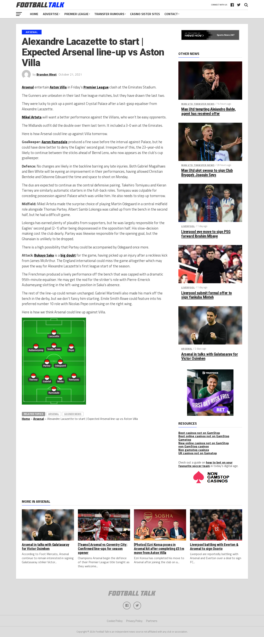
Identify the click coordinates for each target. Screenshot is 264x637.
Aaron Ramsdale (54, 142)
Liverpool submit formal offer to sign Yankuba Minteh (206, 295)
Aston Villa (58, 87)
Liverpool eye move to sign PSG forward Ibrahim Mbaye (206, 234)
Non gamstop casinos (193, 449)
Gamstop (184, 439)
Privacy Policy (134, 621)
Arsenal (28, 87)
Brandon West (47, 74)
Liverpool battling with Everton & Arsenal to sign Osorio (214, 546)
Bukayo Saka (44, 255)
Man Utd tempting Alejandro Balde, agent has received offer (208, 111)
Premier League (76, 14)
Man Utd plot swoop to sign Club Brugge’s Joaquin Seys (207, 172)
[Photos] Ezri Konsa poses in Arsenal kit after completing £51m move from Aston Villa (159, 548)
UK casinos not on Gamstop (197, 453)
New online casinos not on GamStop (203, 443)
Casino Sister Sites (145, 14)
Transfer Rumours (109, 14)
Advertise (51, 14)
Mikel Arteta (32, 117)
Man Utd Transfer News (198, 104)
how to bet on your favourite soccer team (205, 464)
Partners (151, 621)
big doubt (68, 255)
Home (34, 14)
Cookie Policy (115, 621)
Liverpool (188, 226)
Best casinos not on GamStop (199, 432)
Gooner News (72, 414)
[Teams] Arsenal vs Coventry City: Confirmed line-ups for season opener (102, 548)
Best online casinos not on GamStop (203, 436)
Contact (171, 14)
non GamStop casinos (193, 446)
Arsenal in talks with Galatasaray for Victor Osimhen (209, 356)
